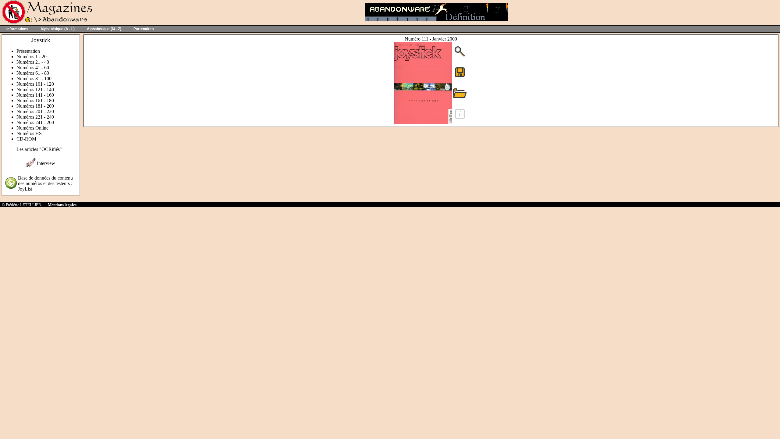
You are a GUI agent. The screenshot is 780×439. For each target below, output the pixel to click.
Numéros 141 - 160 (35, 95)
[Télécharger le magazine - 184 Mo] (460, 76)
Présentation (28, 51)
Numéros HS (29, 133)
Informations (17, 29)
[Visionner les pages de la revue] (423, 122)
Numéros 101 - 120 (35, 84)
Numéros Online (32, 127)
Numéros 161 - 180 (35, 100)
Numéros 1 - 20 (31, 56)
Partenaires (143, 29)
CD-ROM (26, 138)
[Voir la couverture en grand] (460, 56)
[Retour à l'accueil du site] (46, 22)
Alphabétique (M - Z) (104, 29)
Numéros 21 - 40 (32, 62)
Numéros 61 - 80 (32, 73)
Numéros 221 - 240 (35, 117)
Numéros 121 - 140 (35, 89)
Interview (46, 163)
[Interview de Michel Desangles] (31, 165)
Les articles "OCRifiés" (39, 149)
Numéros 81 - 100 (33, 78)
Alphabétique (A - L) (58, 29)
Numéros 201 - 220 (35, 111)
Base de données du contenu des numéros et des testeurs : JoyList (45, 183)
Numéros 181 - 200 (35, 106)
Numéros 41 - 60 (32, 67)
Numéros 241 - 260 (35, 122)
